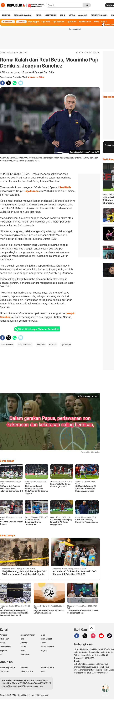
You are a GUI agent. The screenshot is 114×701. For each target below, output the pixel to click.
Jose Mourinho (7, 344)
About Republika (7, 667)
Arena (96, 21)
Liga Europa (31, 191)
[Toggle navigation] (3, 5)
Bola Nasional (85, 21)
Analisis (23, 642)
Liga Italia (45, 21)
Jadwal (21, 21)
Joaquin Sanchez (25, 344)
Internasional (5, 646)
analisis (82, 15)
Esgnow (3, 650)
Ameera (3, 635)
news (72, 15)
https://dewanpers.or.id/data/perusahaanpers (22, 686)
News (2, 642)
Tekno (23, 646)
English (44, 650)
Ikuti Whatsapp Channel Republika (39, 329)
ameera (6, 15)
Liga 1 (104, 21)
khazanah (50, 15)
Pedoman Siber (47, 667)
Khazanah (4, 639)
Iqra (22, 639)
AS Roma (52, 344)
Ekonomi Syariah (23, 15)
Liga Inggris (33, 21)
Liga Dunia (71, 21)
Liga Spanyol (58, 21)
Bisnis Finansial (99, 15)
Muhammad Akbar (36, 77)
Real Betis (65, 187)
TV (1, 654)
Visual (23, 650)
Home (2, 53)
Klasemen (7, 21)
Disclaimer (4, 671)
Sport (43, 642)
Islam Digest (46, 639)
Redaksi (24, 667)
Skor (43, 635)
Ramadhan (25, 654)
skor (38, 15)
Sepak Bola (12, 53)
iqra (62, 15)
